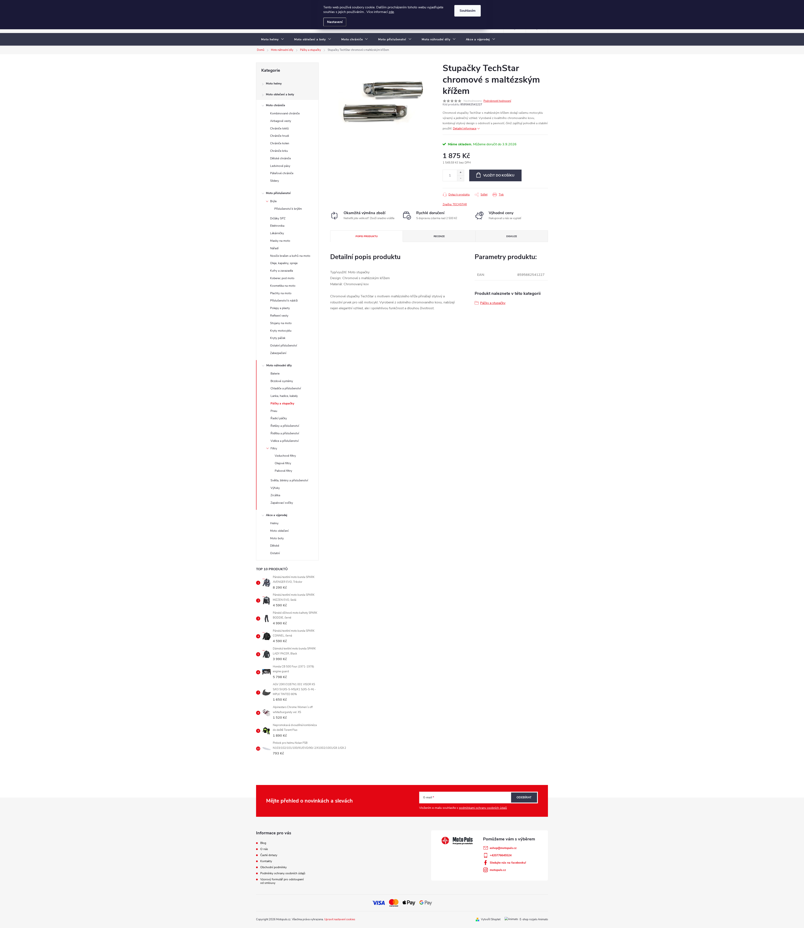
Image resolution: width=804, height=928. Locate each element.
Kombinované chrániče (285, 113)
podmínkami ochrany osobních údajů (483, 808)
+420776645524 (501, 855)
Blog (263, 843)
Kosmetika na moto (282, 286)
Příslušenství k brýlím (288, 209)
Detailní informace (464, 128)
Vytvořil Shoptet (490, 919)
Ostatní (275, 553)
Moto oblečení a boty (280, 94)
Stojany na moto (281, 323)
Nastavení (335, 22)
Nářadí (274, 248)
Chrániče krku (279, 151)
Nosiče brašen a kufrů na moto (290, 256)
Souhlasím (467, 10)
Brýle (273, 201)
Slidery (274, 181)
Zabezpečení (278, 353)
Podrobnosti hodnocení (497, 101)
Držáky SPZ (277, 218)
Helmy (274, 523)
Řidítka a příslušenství (285, 433)
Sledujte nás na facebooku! (508, 863)
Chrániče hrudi (279, 136)
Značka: (455, 204)
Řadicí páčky (279, 418)
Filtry (274, 448)
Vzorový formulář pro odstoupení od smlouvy (282, 881)
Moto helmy (274, 84)
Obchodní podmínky (273, 867)
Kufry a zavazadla (281, 271)
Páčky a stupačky (282, 403)
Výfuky (275, 488)
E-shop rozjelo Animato (534, 919)
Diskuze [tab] (511, 236)
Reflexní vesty (279, 316)
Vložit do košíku (498, 175)
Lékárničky (277, 233)
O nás (264, 849)
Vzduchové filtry (285, 456)
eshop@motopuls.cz (503, 848)
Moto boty (277, 538)
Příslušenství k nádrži (284, 301)
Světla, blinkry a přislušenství (289, 480)
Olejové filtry (283, 463)
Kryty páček (277, 338)
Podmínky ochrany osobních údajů (282, 873)
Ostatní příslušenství (283, 346)
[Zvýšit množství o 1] (460, 172)
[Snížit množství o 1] (460, 178)
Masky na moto (280, 241)
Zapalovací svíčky (282, 503)
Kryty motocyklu (280, 331)
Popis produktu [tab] (367, 236)
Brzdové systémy (282, 381)
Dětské (274, 546)
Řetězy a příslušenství (285, 426)
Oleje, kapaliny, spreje (284, 263)
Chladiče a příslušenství (286, 388)
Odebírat (524, 797)
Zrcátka (275, 495)
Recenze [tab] (439, 236)
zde (391, 12)
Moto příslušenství (278, 193)
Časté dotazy (268, 855)
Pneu (274, 411)
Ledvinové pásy (280, 166)
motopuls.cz (498, 870)
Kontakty (266, 861)
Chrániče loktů (279, 128)
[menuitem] (272, 39)
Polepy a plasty (280, 308)
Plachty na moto (280, 293)
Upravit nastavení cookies (339, 919)
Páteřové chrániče (281, 173)
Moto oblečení (279, 531)
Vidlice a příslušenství (285, 441)
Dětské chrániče (280, 158)
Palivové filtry (283, 471)
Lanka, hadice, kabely (284, 396)
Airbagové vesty (280, 121)
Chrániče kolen (279, 143)
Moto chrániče (275, 105)
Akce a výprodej (276, 515)
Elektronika (277, 226)
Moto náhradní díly (279, 365)
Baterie (275, 374)
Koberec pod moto (282, 278)
